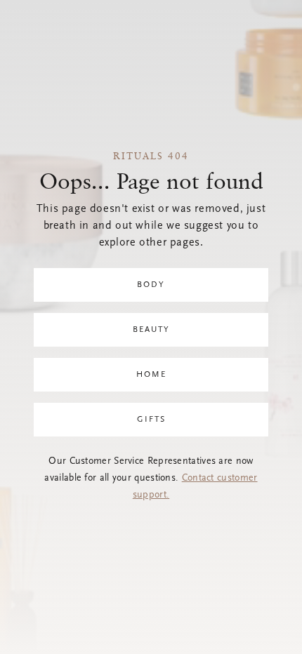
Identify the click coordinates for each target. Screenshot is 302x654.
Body (151, 285)
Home (151, 375)
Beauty (151, 330)
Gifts (151, 419)
